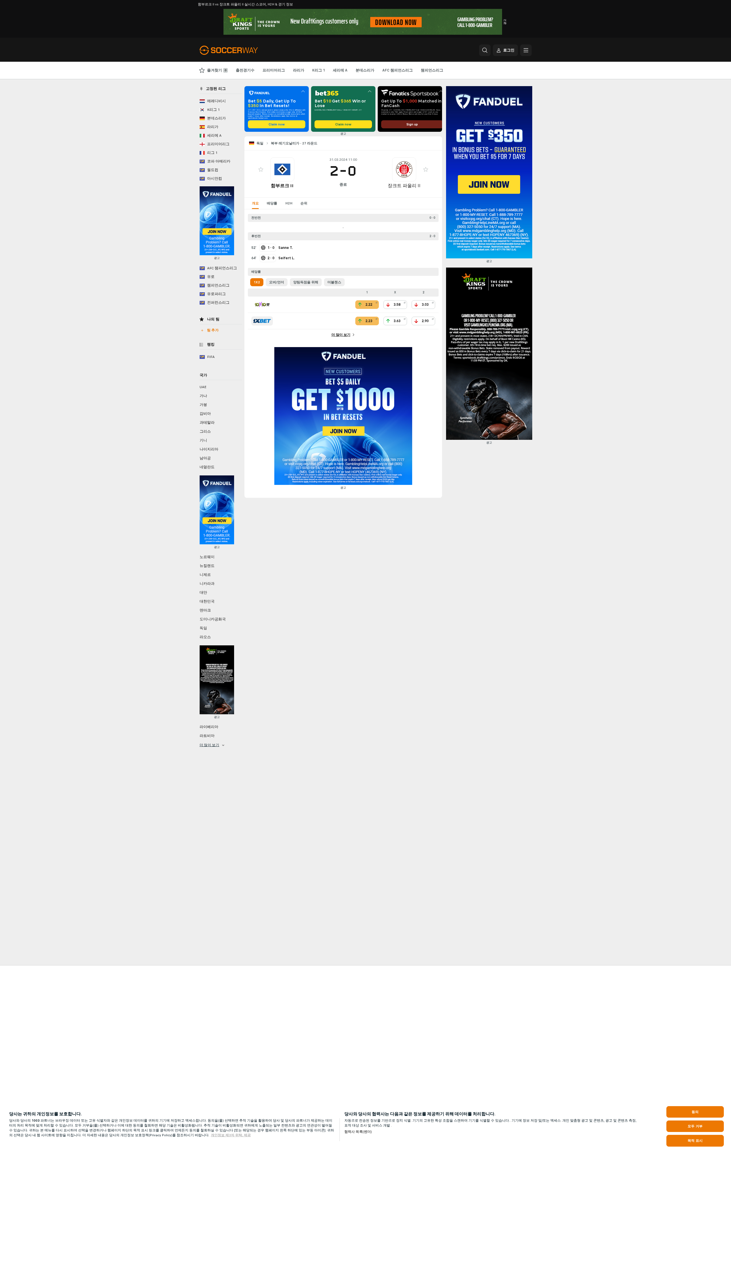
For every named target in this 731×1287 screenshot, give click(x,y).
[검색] (485, 50)
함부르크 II (282, 185)
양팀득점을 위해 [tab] (305, 282)
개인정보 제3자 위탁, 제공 (231, 1135)
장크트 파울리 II (404, 185)
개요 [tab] (255, 203)
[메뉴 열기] (526, 50)
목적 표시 (695, 1141)
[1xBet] (262, 321)
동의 (695, 1112)
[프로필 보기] (282, 169)
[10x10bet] (262, 304)
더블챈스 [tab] (334, 282)
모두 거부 (695, 1126)
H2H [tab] (288, 203)
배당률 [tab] (272, 203)
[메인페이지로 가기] (239, 50)
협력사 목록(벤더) (358, 1132)
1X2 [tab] (257, 282)
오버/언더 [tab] (276, 282)
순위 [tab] (303, 203)
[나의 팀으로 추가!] (260, 169)
